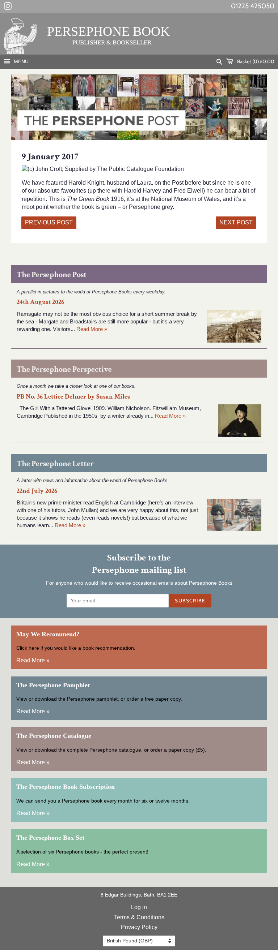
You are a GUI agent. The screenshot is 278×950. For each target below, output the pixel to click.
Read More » (91, 329)
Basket (255, 61)
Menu (20, 61)
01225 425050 (252, 6)
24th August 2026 (40, 302)
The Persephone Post (52, 275)
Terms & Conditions (139, 917)
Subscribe (190, 600)
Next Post (236, 222)
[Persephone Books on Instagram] (8, 7)
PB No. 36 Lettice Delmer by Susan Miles (73, 396)
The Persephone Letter (55, 464)
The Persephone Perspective (64, 369)
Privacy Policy (139, 927)
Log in (139, 907)
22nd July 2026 (37, 491)
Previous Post (49, 222)
